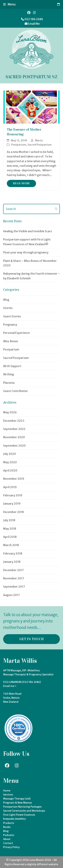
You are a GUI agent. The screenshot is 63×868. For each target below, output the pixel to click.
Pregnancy (10, 324)
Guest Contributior (15, 391)
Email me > (9, 686)
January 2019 (11, 503)
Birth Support (12, 366)
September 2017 (14, 586)
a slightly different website (41, 864)
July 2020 (9, 454)
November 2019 (13, 478)
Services (8, 794)
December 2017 (13, 570)
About (6, 839)
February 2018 (12, 553)
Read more (21, 183)
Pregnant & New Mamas (17, 802)
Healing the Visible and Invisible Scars (27, 231)
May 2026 (10, 412)
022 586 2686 (33, 19)
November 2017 (13, 578)
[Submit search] (56, 209)
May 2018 (9, 528)
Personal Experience (16, 333)
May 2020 (10, 462)
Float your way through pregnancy (25, 252)
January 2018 (11, 561)
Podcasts (8, 835)
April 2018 (10, 537)
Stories (8, 308)
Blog (6, 299)
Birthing (8, 374)
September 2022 (14, 429)
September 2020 (14, 445)
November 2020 (14, 437)
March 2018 (11, 545)
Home (6, 790)
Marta (39, 140)
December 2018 (13, 512)
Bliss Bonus (10, 341)
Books (6, 827)
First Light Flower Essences (19, 814)
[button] (9, 4)
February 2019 (12, 495)
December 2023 (13, 420)
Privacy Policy (11, 847)
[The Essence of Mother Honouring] (31, 107)
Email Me (34, 23)
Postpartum (18, 144)
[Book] (58, 4)
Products (8, 823)
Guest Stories (12, 316)
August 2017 (11, 595)
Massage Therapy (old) (16, 798)
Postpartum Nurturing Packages (22, 806)
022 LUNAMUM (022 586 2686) (22, 682)
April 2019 (10, 487)
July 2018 (9, 520)
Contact (8, 843)
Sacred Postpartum (40, 144)
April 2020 (10, 470)
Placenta (9, 382)
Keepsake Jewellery (14, 818)
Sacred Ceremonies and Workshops (24, 810)
